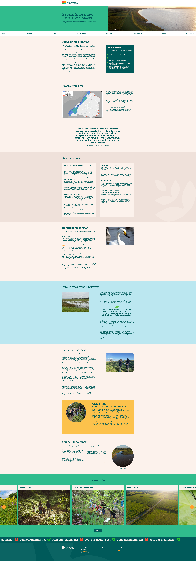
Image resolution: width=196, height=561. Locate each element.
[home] (70, 3)
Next (192, 507)
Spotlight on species (81, 33)
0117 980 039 (83, 549)
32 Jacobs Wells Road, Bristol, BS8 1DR (85, 553)
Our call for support (190, 33)
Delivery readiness (138, 33)
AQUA (98, 421)
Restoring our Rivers (125, 337)
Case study (164, 33)
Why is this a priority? (110, 33)
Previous (4, 507)
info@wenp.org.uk (84, 551)
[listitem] (98, 505)
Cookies (101, 549)
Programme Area (28, 33)
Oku (133, 558)
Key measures (54, 33)
